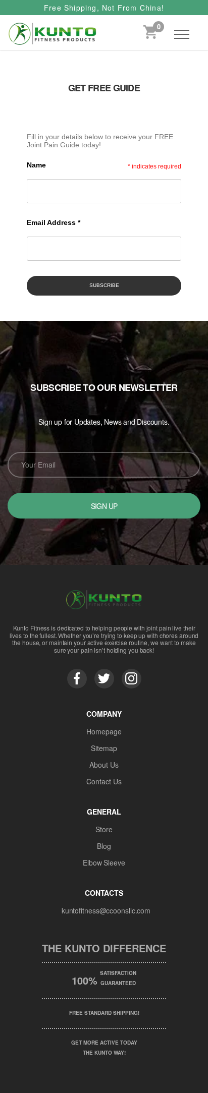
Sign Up (104, 506)
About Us (103, 765)
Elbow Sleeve (104, 862)
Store (104, 829)
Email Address (53, 222)
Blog (104, 846)
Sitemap (104, 748)
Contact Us (103, 781)
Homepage (103, 731)
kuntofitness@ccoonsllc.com (106, 910)
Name (36, 165)
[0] (150, 34)
